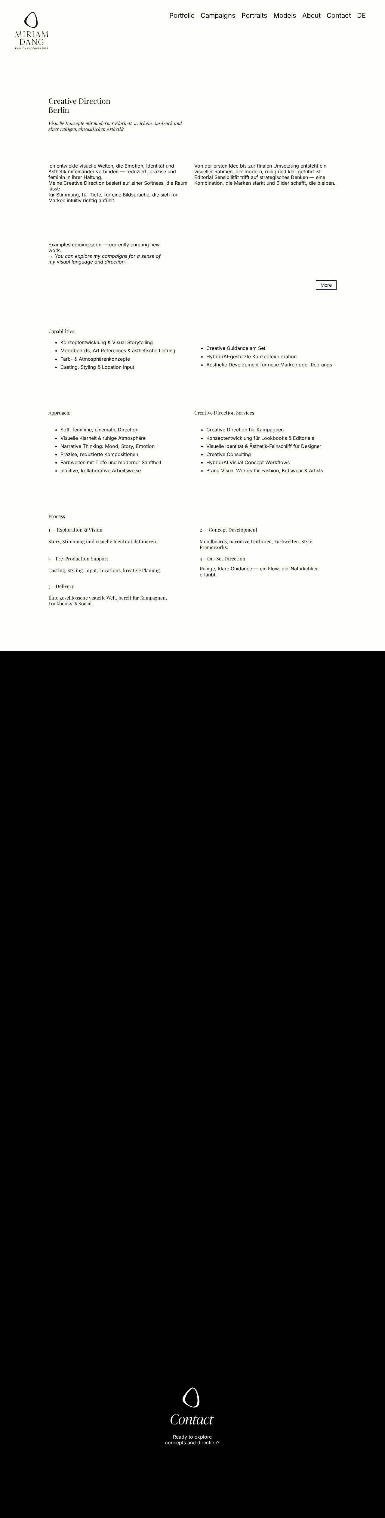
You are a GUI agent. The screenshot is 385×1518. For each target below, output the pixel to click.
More (326, 285)
